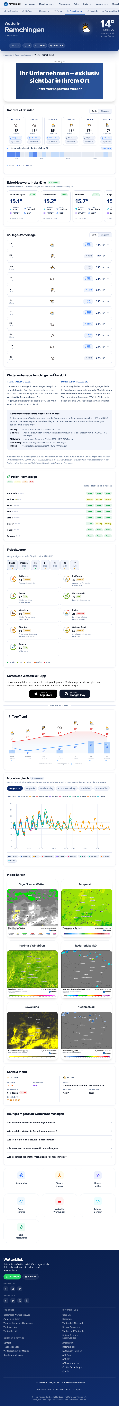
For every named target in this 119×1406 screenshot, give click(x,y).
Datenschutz (68, 1346)
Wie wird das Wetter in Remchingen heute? (31, 1122)
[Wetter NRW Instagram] (19, 1300)
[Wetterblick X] (19, 1288)
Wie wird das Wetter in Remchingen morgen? (32, 1131)
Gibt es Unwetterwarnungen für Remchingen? (32, 1148)
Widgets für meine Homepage (18, 1323)
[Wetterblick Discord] (12, 1288)
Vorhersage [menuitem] (30, 4)
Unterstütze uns (70, 1335)
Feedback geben (11, 1346)
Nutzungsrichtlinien (72, 1350)
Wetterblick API (10, 1331)
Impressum (68, 1342)
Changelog (77, 1389)
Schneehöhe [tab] (102, 788)
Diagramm (105, 111)
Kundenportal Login (13, 1355)
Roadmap (67, 1319)
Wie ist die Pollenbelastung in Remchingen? (31, 1139)
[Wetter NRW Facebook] (5, 1300)
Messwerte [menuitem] (100, 4)
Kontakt (32, 1276)
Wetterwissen (10, 1327)
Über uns (66, 1314)
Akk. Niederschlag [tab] (66, 788)
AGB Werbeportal (70, 1363)
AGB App (66, 1355)
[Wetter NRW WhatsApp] (26, 1300)
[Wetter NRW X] (12, 1300)
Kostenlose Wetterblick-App (16, 1314)
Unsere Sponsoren (71, 1327)
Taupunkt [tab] (30, 788)
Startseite (7, 55)
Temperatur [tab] (15, 788)
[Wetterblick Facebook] (5, 1288)
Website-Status (44, 1389)
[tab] (12, 565)
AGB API (66, 1359)
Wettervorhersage (23, 55)
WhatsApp (14, 1276)
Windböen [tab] (85, 788)
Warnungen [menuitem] (64, 4)
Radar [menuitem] (86, 4)
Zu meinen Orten (11, 1319)
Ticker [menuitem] (77, 4)
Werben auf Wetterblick (73, 1331)
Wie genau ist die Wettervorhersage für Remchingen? (36, 1156)
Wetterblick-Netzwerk (72, 1323)
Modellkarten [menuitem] (45, 4)
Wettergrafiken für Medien (16, 1350)
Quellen (66, 1371)
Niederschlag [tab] (46, 788)
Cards (94, 111)
